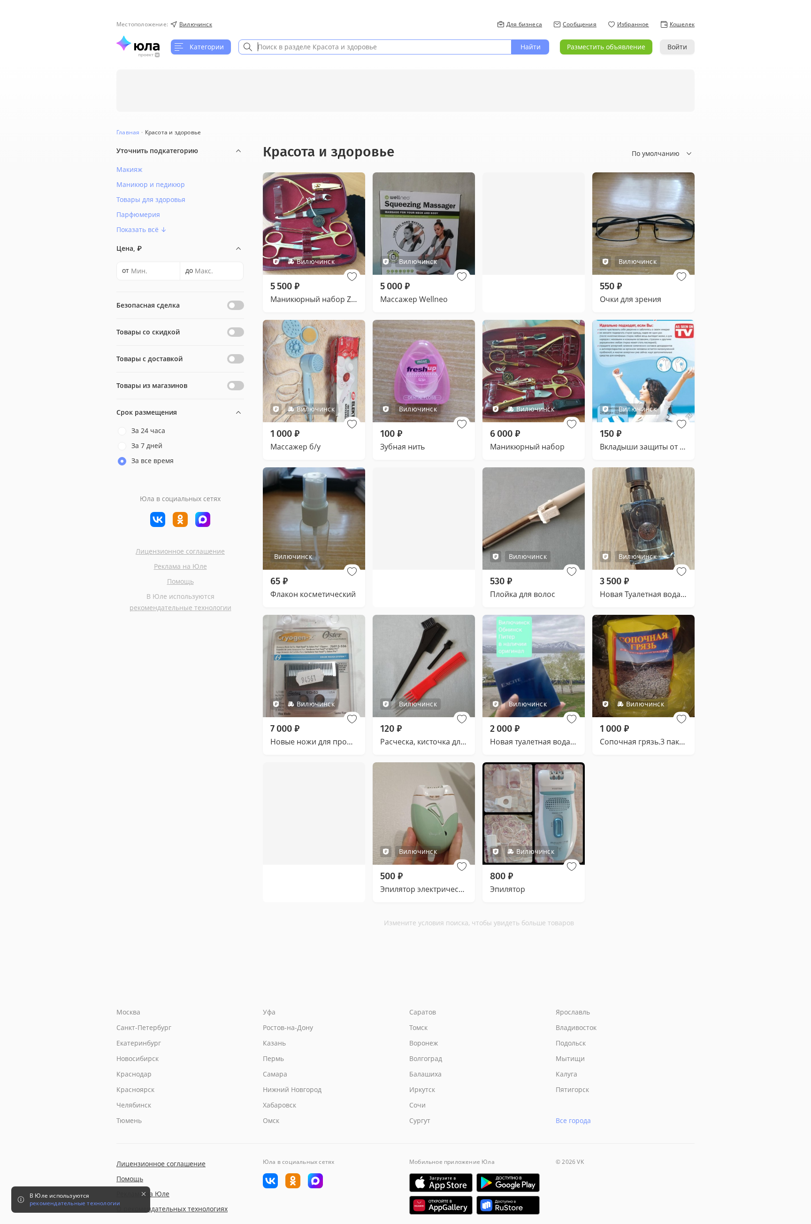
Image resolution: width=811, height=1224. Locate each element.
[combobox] (375, 46)
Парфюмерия (138, 214)
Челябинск (133, 1104)
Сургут (419, 1120)
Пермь (273, 1058)
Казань (274, 1042)
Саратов (422, 1011)
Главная (127, 132)
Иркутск (422, 1089)
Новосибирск (137, 1058)
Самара (275, 1073)
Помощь (180, 581)
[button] (352, 276)
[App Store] (441, 1182)
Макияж (129, 169)
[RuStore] (508, 1205)
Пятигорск (572, 1089)
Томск (418, 1027)
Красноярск (135, 1089)
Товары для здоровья (150, 199)
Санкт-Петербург (143, 1027)
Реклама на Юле (180, 566)
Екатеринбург (138, 1042)
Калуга (566, 1073)
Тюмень (129, 1120)
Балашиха (425, 1073)
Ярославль (573, 1011)
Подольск (571, 1042)
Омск (271, 1120)
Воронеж (423, 1042)
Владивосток (576, 1027)
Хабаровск (279, 1104)
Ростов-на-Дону (288, 1027)
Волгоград (425, 1058)
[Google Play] (508, 1182)
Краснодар (134, 1073)
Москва (128, 1011)
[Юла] (138, 43)
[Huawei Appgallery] (441, 1205)
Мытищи (570, 1058)
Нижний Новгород (292, 1089)
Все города (573, 1120)
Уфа (269, 1011)
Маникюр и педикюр (150, 184)
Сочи (417, 1104)
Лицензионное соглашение (180, 551)
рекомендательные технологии (180, 607)
